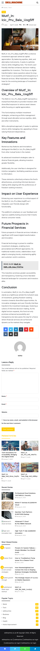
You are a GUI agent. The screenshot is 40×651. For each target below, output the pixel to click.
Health (5, 621)
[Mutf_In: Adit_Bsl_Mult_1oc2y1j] (7, 590)
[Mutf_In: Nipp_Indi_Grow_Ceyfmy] (10, 467)
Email (4, 404)
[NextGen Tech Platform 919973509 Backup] (7, 515)
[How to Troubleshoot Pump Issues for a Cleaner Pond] (7, 561)
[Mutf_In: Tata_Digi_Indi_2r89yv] (30, 467)
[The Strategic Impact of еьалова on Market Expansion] (7, 581)
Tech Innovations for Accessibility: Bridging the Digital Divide (9, 455)
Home (5, 7)
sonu (5, 25)
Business (6, 614)
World (5, 604)
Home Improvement (10, 624)
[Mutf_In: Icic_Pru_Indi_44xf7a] (30, 446)
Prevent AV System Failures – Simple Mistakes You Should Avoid (25, 550)
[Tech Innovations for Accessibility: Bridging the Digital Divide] (10, 446)
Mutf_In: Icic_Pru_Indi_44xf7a (28, 454)
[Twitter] (11, 329)
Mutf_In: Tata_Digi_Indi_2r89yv (29, 475)
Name (4, 396)
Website (4, 412)
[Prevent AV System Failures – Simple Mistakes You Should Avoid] (7, 551)
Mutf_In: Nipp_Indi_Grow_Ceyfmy (10, 476)
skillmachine (7, 611)
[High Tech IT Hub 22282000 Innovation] (7, 534)
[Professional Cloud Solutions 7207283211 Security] (7, 496)
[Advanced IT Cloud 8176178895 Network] (7, 524)
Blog (4, 618)
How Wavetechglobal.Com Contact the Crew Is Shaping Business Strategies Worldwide (26, 570)
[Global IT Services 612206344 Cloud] (7, 505)
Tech (10, 7)
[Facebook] (6, 329)
